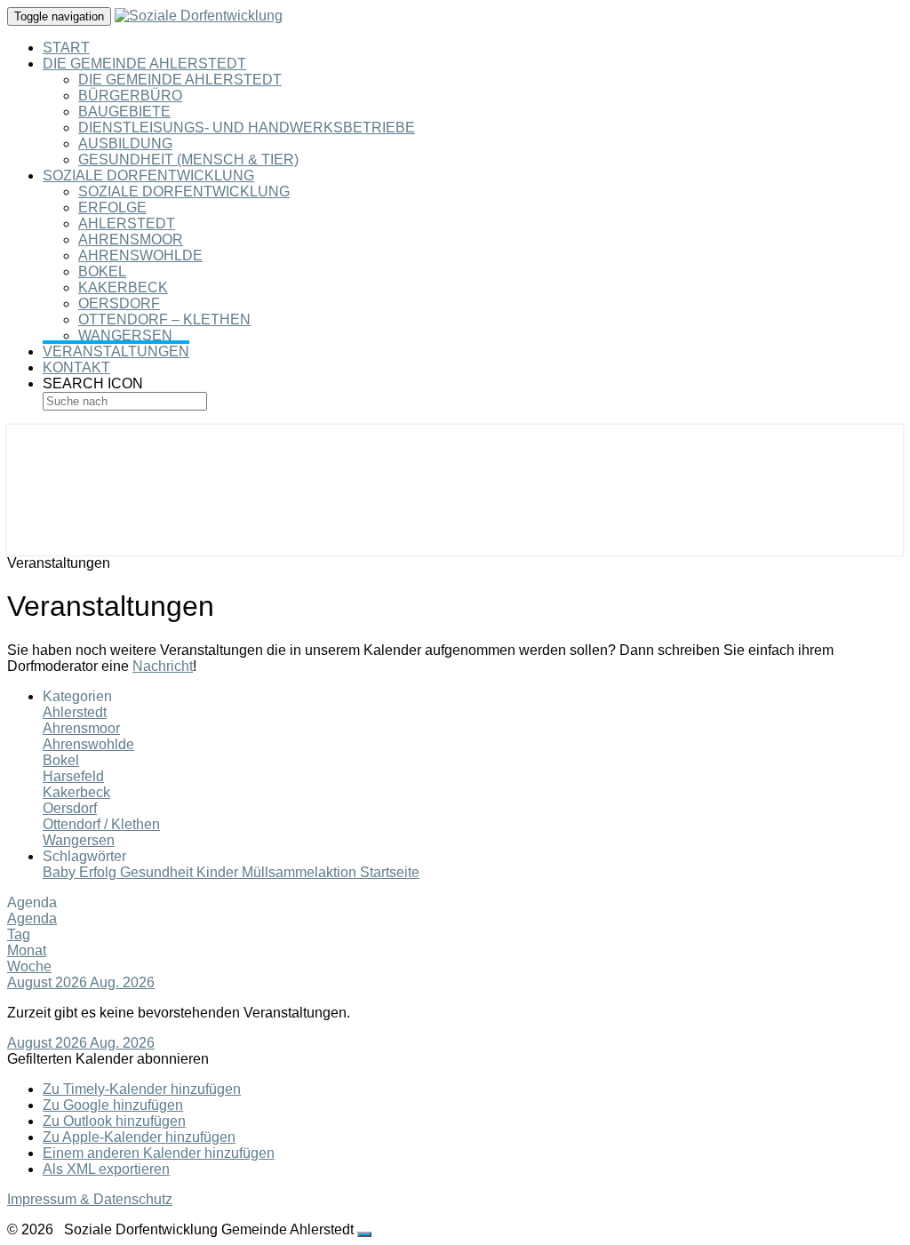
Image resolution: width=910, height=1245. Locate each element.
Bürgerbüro (130, 95)
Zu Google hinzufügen (113, 1105)
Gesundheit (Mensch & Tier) (188, 159)
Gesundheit (158, 872)
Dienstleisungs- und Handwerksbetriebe (246, 127)
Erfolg (99, 872)
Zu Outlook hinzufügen (114, 1121)
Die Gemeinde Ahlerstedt (144, 63)
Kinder (219, 872)
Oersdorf (119, 303)
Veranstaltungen (116, 351)
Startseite (389, 872)
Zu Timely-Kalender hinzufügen (142, 1089)
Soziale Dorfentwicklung (148, 175)
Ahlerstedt (126, 223)
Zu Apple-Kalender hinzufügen (139, 1137)
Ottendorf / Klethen (101, 824)
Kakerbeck (123, 287)
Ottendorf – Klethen (164, 319)
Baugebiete (124, 111)
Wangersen (125, 335)
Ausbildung (125, 143)
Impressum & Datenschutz (89, 1199)
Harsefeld (73, 776)
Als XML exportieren (106, 1169)
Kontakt (76, 367)
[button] (108, 1058)
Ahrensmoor (130, 239)
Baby (61, 872)
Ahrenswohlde (140, 255)
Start (66, 47)
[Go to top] (364, 1234)
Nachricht (162, 666)
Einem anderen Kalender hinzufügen (159, 1153)
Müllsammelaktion (301, 872)
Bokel (102, 271)
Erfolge (112, 207)
